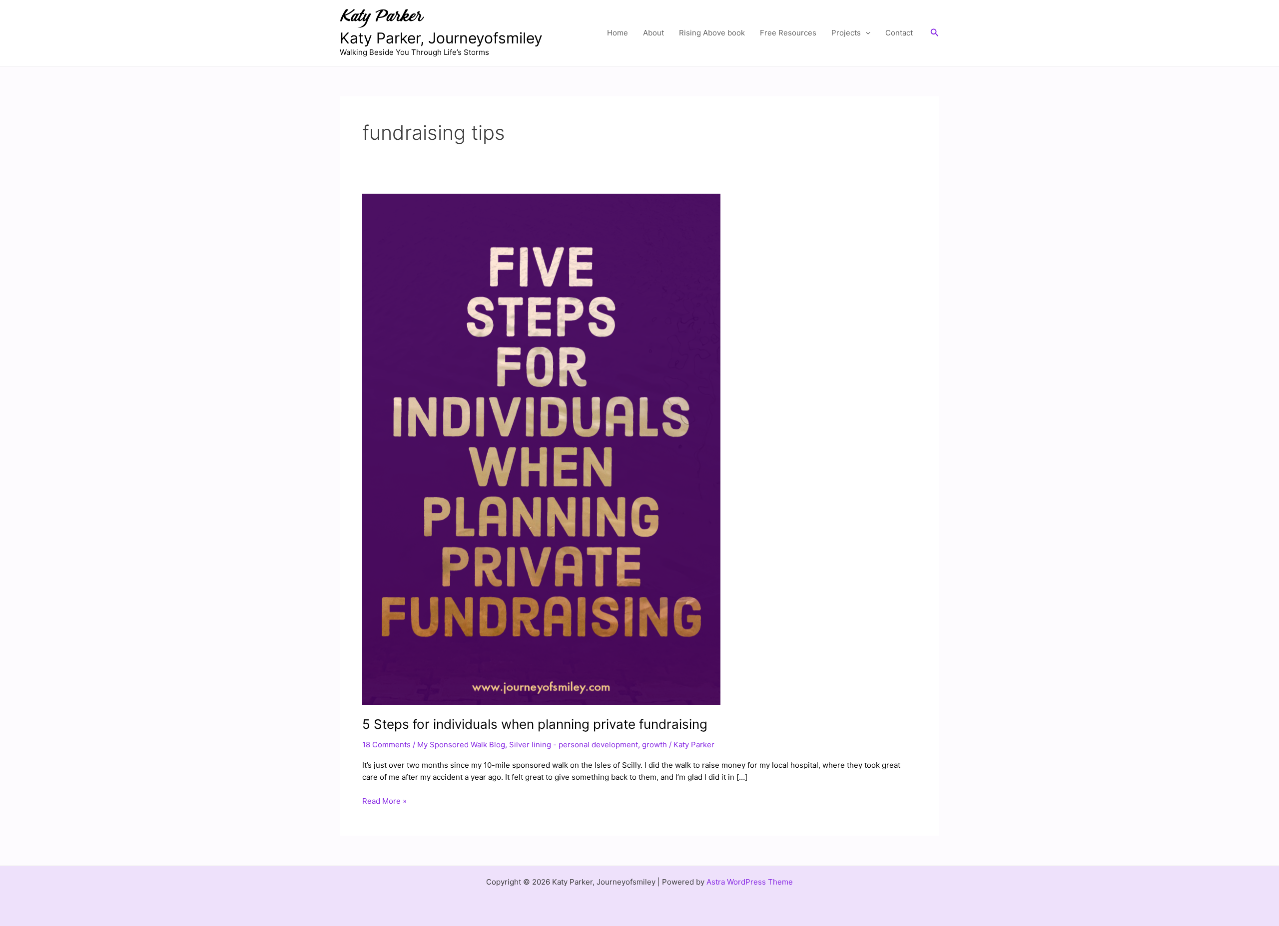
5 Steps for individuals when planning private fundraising (534, 724)
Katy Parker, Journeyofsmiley (441, 38)
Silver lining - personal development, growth (588, 744)
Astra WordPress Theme (749, 882)
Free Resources (788, 32)
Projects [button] (846, 32)
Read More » (384, 800)
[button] (865, 33)
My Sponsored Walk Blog (461, 744)
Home (617, 32)
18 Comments (386, 744)
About (653, 32)
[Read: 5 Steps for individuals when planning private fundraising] (541, 448)
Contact (899, 32)
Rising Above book (712, 32)
